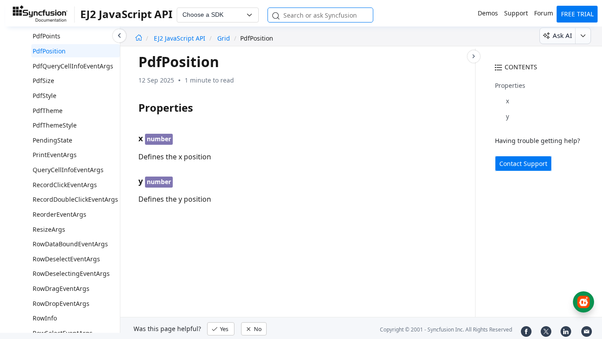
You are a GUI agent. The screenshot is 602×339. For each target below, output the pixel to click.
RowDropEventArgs (61, 303)
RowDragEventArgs (61, 288)
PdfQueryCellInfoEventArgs (73, 66)
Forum (543, 13)
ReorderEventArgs (59, 214)
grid (223, 38)
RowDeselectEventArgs (66, 259)
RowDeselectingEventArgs (71, 273)
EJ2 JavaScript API (180, 38)
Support (516, 13)
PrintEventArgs (55, 155)
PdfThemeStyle (55, 125)
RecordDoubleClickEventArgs (75, 199)
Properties (510, 85)
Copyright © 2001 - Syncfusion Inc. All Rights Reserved (446, 329)
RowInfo (45, 318)
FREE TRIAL (577, 14)
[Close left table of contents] (119, 36)
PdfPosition (49, 51)
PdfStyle (44, 95)
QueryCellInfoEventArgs (68, 170)
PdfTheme (48, 110)
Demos (488, 13)
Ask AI (562, 35)
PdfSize (43, 80)
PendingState (52, 140)
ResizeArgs (49, 229)
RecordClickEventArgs (65, 185)
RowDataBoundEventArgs (70, 244)
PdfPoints (46, 36)
